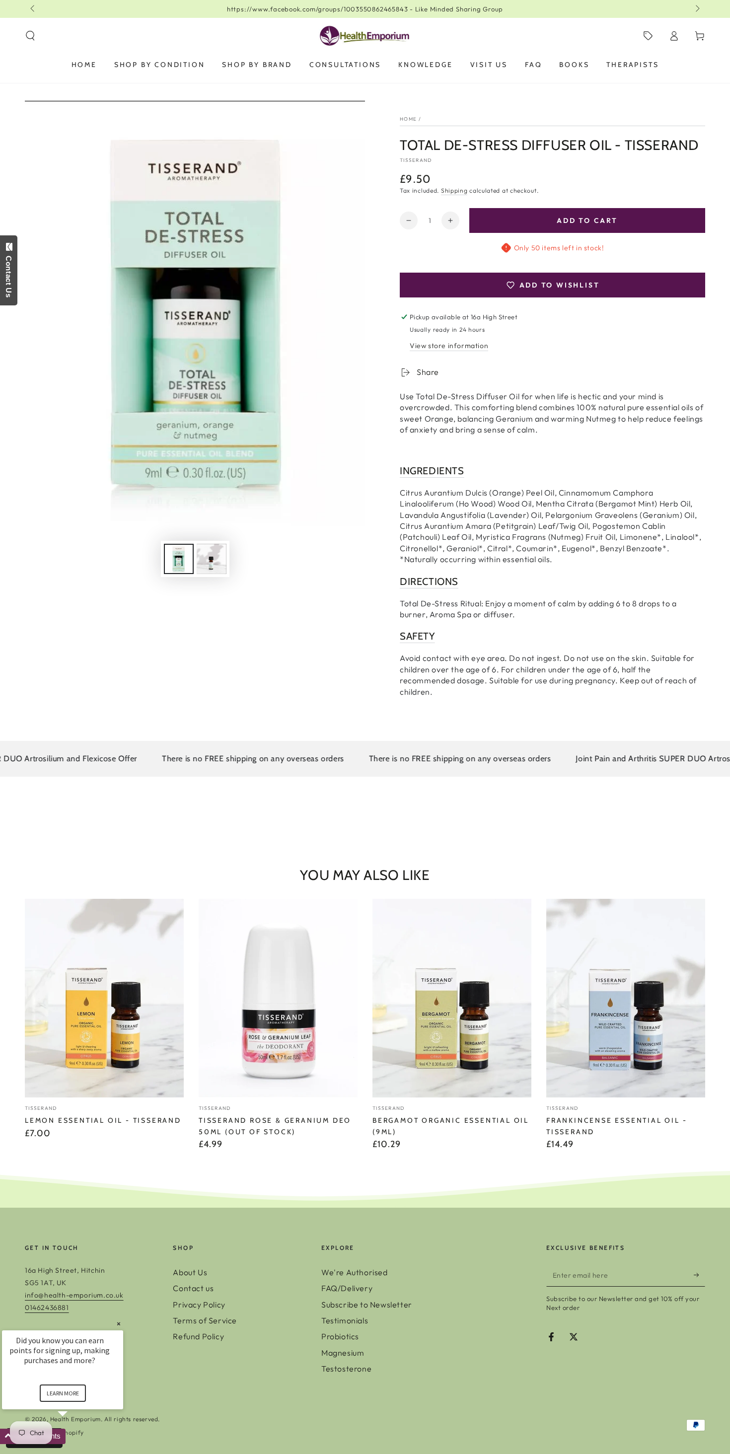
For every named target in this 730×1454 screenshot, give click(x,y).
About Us (190, 1272)
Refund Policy (198, 1336)
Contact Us (8, 274)
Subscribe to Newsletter (366, 1304)
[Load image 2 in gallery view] (211, 559)
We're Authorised (354, 1272)
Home (408, 119)
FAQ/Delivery (346, 1288)
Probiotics (340, 1336)
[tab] (552, 470)
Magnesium (342, 1353)
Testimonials (344, 1320)
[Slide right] (696, 9)
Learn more (63, 1393)
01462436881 (47, 1307)
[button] (30, 36)
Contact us (193, 1288)
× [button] (119, 1323)
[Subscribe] (699, 1275)
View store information (449, 345)
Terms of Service (205, 1320)
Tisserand (416, 160)
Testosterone (346, 1369)
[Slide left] (33, 9)
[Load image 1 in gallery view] (179, 559)
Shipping (454, 190)
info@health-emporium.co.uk (74, 1295)
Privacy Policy (199, 1304)
